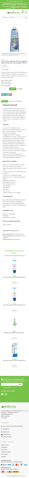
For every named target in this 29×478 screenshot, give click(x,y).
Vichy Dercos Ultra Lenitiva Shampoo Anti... (14, 305)
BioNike (14, 331)
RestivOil (14, 359)
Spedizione (3, 456)
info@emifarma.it (7, 434)
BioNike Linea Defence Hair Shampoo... (14, 332)
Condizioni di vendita (6, 451)
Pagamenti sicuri (5, 445)
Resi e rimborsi (4, 454)
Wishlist (20, 88)
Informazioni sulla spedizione (15, 101)
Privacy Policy (4, 449)
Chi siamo (4, 417)
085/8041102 (6, 429)
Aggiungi (13, 88)
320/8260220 (6, 431)
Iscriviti (20, 384)
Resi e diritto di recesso (6, 436)
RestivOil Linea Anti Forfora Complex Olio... (14, 360)
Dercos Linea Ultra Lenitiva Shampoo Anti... (14, 277)
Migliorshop (15, 475)
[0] (22, 12)
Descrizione (4, 101)
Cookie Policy (4, 447)
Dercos (2, 59)
